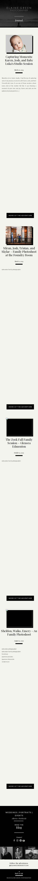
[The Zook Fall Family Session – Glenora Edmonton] (19, 426)
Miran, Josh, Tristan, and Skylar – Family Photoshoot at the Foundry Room (19, 251)
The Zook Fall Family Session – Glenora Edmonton (19, 442)
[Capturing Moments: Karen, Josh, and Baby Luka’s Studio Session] (19, 44)
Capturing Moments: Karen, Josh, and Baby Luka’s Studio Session (19, 60)
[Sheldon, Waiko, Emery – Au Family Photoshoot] (19, 618)
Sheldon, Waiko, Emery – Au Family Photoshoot (19, 632)
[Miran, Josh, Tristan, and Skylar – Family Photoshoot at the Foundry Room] (19, 235)
